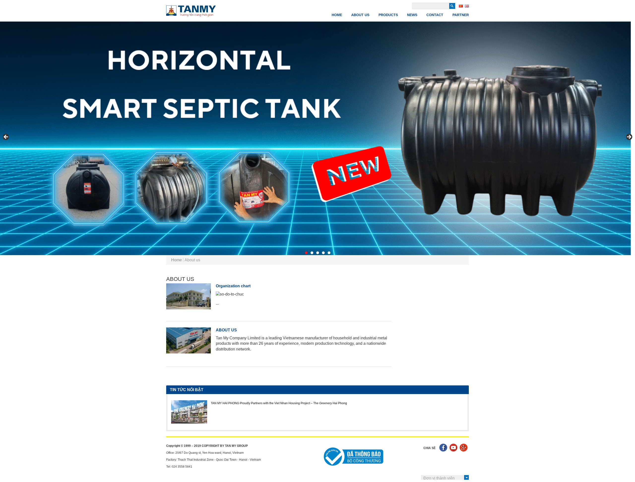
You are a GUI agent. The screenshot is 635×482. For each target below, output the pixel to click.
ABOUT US (360, 15)
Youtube (454, 448)
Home (337, 15)
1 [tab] (306, 252)
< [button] (6, 137)
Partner (460, 15)
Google (464, 448)
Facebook (443, 448)
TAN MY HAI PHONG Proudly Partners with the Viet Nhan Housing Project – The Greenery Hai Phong (279, 403)
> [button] (629, 137)
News (412, 15)
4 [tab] (323, 252)
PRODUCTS (388, 15)
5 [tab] (329, 252)
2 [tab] (312, 252)
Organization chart (233, 286)
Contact (434, 15)
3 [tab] (317, 252)
